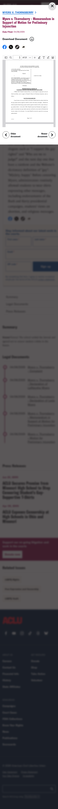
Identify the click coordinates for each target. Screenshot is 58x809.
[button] (17, 47)
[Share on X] (11, 48)
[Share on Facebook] (4, 48)
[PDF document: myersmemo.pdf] (29, 91)
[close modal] (52, 5)
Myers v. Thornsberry (17, 12)
